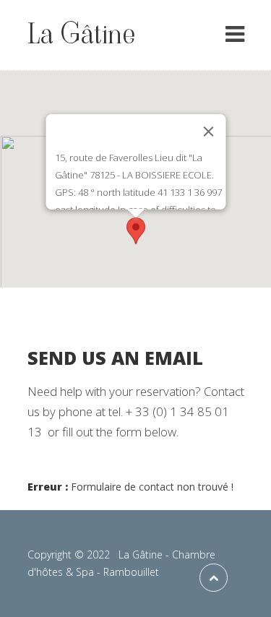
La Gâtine (81, 34)
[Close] (208, 131)
